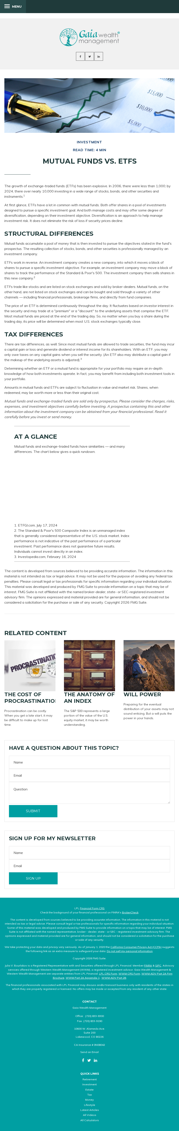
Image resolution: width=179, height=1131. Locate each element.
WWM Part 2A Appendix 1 (83, 977)
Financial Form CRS (92, 908)
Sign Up (33, 878)
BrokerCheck (130, 912)
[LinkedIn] (95, 1060)
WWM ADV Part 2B (114, 977)
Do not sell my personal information (130, 951)
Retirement (90, 1079)
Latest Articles (89, 1110)
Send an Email (89, 1052)
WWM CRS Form (129, 973)
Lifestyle (89, 1105)
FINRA (148, 965)
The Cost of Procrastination (31, 697)
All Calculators (89, 1120)
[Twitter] (89, 1060)
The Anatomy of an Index (89, 697)
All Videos (89, 1115)
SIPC (158, 965)
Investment (89, 1084)
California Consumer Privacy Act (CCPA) (136, 947)
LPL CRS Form (108, 973)
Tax (89, 1094)
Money (89, 1099)
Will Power (142, 694)
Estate (89, 1089)
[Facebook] (83, 1060)
